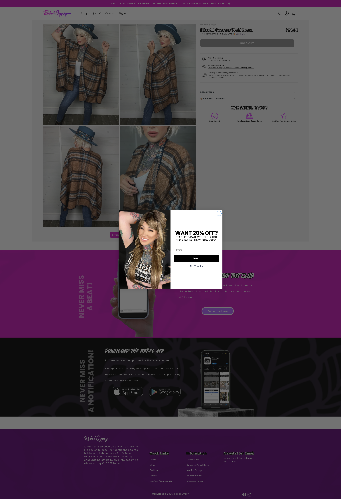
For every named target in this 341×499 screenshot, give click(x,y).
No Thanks (196, 266)
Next (196, 258)
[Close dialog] (219, 213)
